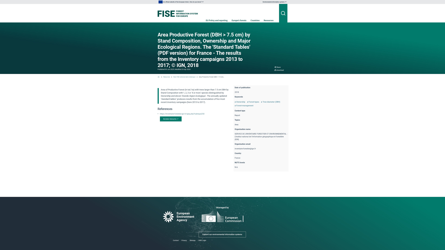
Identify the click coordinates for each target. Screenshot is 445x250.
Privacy (184, 240)
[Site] (179, 13)
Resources (268, 20)
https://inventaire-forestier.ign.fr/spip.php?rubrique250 (182, 114)
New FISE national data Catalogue (184, 77)
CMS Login (202, 240)
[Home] (159, 77)
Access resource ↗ (170, 119)
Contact (176, 240)
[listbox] (181, 2)
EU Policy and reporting (216, 20)
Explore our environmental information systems (222, 234)
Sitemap (192, 240)
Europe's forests (239, 20)
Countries (255, 20)
